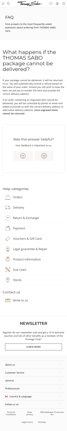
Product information (27, 259)
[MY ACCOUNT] (57, 3)
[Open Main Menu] (2, 3)
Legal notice (27, 422)
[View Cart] (63, 3)
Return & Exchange (26, 218)
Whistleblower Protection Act (52, 413)
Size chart (19, 270)
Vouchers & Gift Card (27, 239)
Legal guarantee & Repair (30, 249)
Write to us (20, 300)
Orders (17, 197)
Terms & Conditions (11, 413)
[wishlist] (50, 3)
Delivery (18, 207)
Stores (17, 280)
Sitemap (42, 422)
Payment (19, 228)
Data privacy (29, 413)
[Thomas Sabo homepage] (8, 3)
